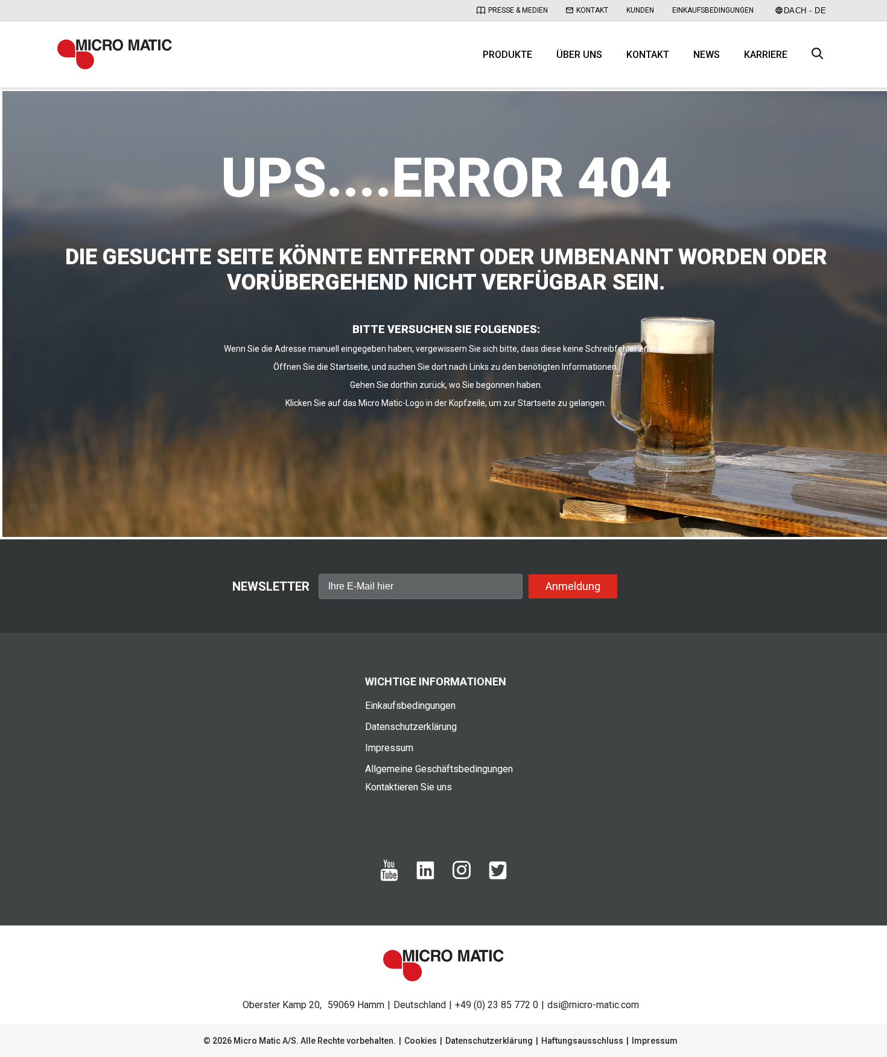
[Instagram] (462, 876)
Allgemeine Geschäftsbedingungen (439, 769)
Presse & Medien (518, 10)
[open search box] (818, 55)
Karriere (765, 54)
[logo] (114, 54)
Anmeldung (572, 586)
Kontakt (592, 10)
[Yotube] (389, 878)
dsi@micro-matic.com (593, 1005)
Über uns (579, 54)
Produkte (507, 54)
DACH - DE (805, 10)
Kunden (640, 10)
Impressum (389, 748)
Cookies (420, 1041)
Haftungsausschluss (582, 1041)
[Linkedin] (425, 876)
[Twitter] (498, 876)
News (706, 54)
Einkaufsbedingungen (713, 10)
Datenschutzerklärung (411, 726)
